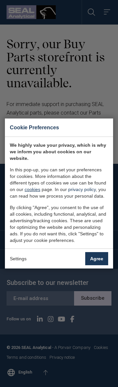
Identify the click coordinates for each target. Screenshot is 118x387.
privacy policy (82, 189)
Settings (18, 258)
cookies (32, 189)
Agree (96, 258)
